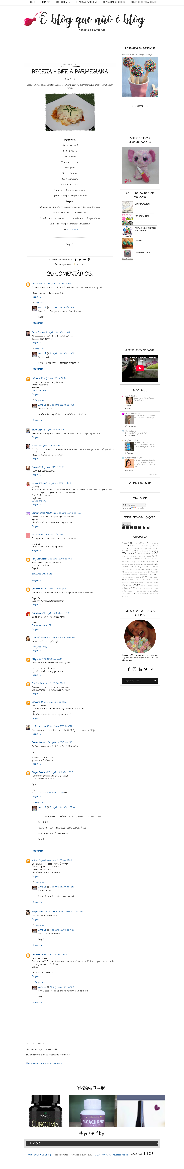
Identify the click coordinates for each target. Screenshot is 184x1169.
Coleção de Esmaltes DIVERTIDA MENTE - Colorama (145, 229)
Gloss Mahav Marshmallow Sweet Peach (144, 399)
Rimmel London (153, 586)
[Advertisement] (71, 51)
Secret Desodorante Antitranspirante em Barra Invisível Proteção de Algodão (144, 444)
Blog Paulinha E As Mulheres (45, 911)
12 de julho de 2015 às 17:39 (50, 534)
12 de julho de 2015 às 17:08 (68, 513)
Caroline (35, 683)
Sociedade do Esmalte (42, 573)
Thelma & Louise (152, 589)
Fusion (140, 561)
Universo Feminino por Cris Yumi (49, 792)
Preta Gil (152, 580)
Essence (136, 559)
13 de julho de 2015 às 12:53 (62, 886)
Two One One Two (143, 591)
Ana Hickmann (140, 543)
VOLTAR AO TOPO (102, 1155)
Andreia (153, 543)
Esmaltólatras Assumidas (44, 513)
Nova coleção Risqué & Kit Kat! (136, 433)
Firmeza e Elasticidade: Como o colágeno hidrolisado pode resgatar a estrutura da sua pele (144, 463)
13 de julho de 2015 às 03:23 (53, 702)
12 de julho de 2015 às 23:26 (53, 588)
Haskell (138, 564)
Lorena (127, 572)
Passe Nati (129, 580)
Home (32, 2)
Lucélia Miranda (39, 726)
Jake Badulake (130, 431)
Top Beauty (128, 591)
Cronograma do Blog (142, 204)
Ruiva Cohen (37, 613)
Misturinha (133, 575)
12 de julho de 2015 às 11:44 (55, 429)
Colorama (153, 550)
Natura (130, 577)
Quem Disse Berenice (137, 582)
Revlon (143, 586)
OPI (143, 577)
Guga (131, 564)
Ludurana (143, 572)
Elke (127, 559)
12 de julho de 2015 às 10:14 (58, 332)
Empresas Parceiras (86, 2)
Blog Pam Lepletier (132, 440)
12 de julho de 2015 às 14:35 (51, 467)
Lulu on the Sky (39, 501)
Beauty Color (150, 546)
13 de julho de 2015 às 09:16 (62, 807)
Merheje (124, 575)
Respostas (39, 302)
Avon (132, 545)
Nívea (137, 577)
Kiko (123, 569)
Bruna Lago (37, 429)
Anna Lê (42, 307)
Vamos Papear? (39, 860)
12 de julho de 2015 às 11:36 (53, 378)
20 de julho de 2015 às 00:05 (54, 954)
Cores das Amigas (144, 553)
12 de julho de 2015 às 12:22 (50, 445)
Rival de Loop (140, 589)
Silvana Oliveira (39, 742)
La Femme (136, 569)
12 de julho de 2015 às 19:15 (59, 558)
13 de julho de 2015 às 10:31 (62, 405)
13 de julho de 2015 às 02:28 (62, 637)
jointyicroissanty (39, 646)
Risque (127, 588)
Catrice (131, 551)
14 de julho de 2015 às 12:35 (70, 911)
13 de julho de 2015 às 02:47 (49, 659)
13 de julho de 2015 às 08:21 (59, 742)
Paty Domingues (39, 558)
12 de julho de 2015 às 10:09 (58, 283)
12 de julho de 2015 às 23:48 (56, 613)
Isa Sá (35, 534)
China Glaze (141, 551)
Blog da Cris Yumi (40, 772)
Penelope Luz (141, 580)
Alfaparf (125, 543)
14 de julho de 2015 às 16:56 (62, 930)
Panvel (155, 577)
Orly (149, 577)
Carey (123, 551)
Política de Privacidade (144, 2)
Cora (128, 553)
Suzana (35, 467)
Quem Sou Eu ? (140, 240)
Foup (133, 561)
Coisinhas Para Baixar (142, 252)
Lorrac (135, 572)
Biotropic (144, 548)
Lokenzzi (155, 569)
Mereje (152, 572)
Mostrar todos (153, 474)
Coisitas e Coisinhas (132, 413)
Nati (123, 577)
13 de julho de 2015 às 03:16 (52, 683)
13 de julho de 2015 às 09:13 (59, 860)
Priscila (124, 582)
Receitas (80, 264)
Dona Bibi (142, 556)
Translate (140, 508)
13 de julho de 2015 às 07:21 (59, 726)
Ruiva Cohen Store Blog (42, 625)
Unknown (36, 378)
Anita (124, 545)
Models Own (143, 575)
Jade (153, 566)
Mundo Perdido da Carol (133, 458)
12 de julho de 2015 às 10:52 (62, 353)
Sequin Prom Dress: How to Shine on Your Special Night (144, 416)
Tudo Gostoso (73, 229)
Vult (144, 594)
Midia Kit (45, 2)
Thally (34, 445)
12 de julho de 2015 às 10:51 (62, 307)
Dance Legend (132, 556)
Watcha (152, 594)
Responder (36, 297)
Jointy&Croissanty (40, 637)
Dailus (124, 556)
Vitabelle (138, 594)
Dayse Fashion (38, 332)
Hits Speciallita (148, 564)
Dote (150, 556)
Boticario (153, 548)
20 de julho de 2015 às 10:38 (62, 987)
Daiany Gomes (38, 283)
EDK (156, 556)
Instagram (140, 566)
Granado (124, 564)
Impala (125, 566)
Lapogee (146, 569)
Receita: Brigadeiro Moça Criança (137, 54)
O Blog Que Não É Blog (39, 1155)
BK (142, 546)
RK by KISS (151, 582)
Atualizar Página (120, 1155)
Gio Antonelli (150, 561)
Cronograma (62, 2)
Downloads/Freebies (114, 2)
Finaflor (147, 559)
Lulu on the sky (39, 483)
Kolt (129, 569)
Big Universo (133, 548)
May (34, 659)
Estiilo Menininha (40, 390)
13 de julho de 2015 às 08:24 (61, 772)
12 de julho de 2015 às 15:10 (58, 483)
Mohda (152, 574)
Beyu (123, 548)
